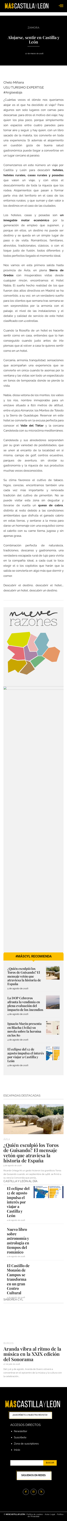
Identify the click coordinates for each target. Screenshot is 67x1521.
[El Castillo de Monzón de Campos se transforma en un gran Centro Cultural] (49, 1269)
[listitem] (16, 653)
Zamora (34, 27)
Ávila (6, 1139)
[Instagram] (34, 1492)
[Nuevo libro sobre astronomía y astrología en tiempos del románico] (49, 1233)
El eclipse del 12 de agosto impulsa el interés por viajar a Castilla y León (25, 1055)
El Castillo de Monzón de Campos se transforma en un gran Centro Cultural (18, 1279)
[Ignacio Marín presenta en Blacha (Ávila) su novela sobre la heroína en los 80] (53, 1028)
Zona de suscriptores (26, 1443)
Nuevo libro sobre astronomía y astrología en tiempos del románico (18, 1241)
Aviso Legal (50, 1514)
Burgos (8, 1343)
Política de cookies (35, 1514)
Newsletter (20, 1431)
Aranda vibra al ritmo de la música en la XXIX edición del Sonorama (32, 1353)
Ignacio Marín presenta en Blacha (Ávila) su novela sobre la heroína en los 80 (24, 1029)
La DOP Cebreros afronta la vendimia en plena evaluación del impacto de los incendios (25, 1004)
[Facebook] (26, 1492)
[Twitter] (41, 1492)
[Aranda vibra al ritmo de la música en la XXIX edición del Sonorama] (33, 1323)
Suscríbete (20, 1437)
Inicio (17, 1449)
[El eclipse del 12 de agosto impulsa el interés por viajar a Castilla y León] (53, 1053)
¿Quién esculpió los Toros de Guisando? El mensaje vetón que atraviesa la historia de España (24, 976)
